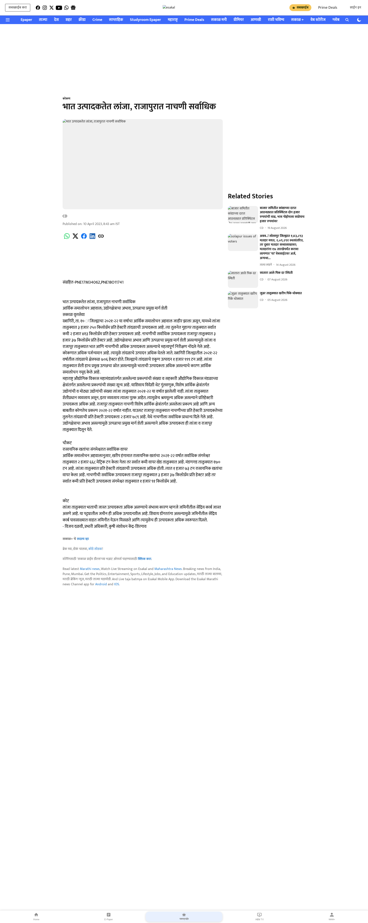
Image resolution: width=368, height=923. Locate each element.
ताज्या (43, 20)
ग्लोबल (337, 20)
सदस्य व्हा (83, 539)
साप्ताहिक (116, 20)
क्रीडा (82, 20)
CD (65, 216)
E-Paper (108, 919)
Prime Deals (327, 7)
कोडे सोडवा (95, 549)
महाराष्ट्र (173, 20)
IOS (116, 584)
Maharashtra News (168, 569)
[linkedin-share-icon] (92, 238)
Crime (97, 20)
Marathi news (90, 569)
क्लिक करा (144, 559)
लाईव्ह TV (259, 919)
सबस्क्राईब (302, 7)
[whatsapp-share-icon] (66, 238)
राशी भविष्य (276, 20)
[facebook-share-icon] (83, 238)
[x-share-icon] (75, 238)
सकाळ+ (332, 919)
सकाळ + (297, 20)
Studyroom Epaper (145, 20)
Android (101, 584)
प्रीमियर (239, 20)
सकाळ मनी (219, 20)
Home (36, 919)
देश (56, 20)
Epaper (26, 20)
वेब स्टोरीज (318, 20)
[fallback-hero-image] (243, 214)
